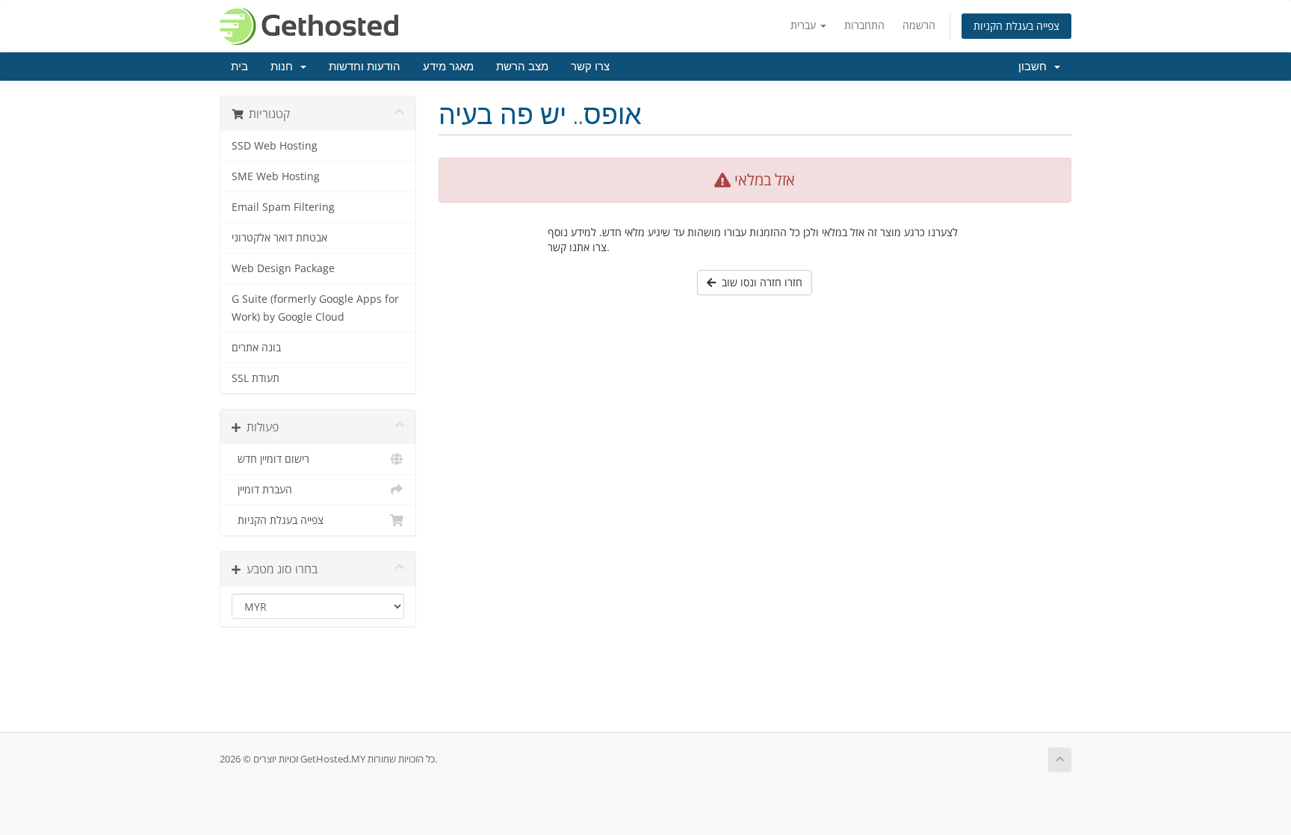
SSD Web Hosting (275, 145)
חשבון (1035, 66)
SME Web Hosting (276, 176)
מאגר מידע (448, 66)
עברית (804, 25)
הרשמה (919, 25)
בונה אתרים (256, 347)
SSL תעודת (255, 378)
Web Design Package (283, 268)
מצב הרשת (522, 66)
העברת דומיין (262, 489)
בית (239, 66)
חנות (284, 66)
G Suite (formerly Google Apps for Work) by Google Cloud (315, 308)
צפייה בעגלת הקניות (1016, 26)
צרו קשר (590, 66)
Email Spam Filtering (283, 207)
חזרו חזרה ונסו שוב (759, 282)
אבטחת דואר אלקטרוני (279, 237)
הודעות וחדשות (364, 66)
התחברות (864, 25)
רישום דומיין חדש (270, 459)
